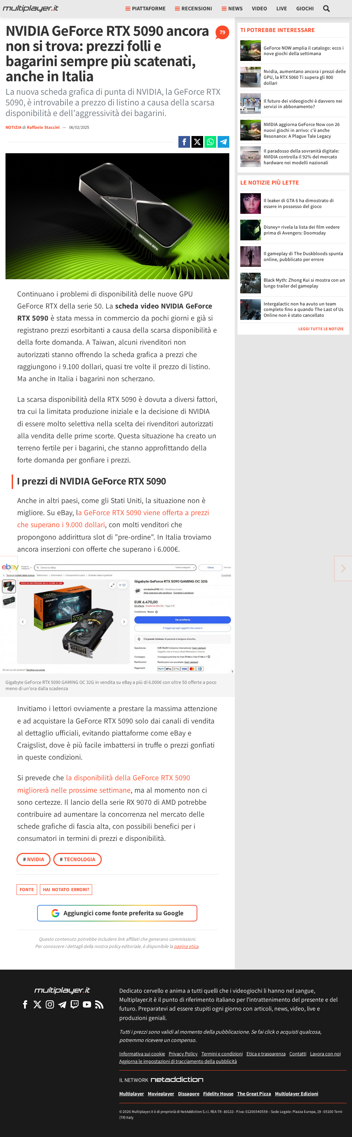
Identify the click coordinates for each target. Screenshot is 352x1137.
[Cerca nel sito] (327, 8)
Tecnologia (77, 859)
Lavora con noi (325, 1053)
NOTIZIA (13, 127)
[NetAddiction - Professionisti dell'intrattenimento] (177, 1080)
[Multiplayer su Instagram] (50, 1004)
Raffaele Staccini (43, 127)
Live (281, 8)
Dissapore (188, 1093)
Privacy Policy (183, 1053)
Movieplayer (161, 1093)
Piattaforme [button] (149, 8)
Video (259, 8)
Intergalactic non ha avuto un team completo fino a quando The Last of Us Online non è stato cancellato (303, 310)
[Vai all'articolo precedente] (343, 568)
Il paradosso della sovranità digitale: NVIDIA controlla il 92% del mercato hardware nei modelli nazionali (301, 157)
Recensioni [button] (197, 8)
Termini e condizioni (222, 1053)
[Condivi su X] (197, 142)
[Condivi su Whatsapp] (210, 142)
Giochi (305, 8)
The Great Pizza (254, 1093)
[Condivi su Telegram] (223, 142)
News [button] (235, 8)
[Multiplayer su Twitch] (74, 1004)
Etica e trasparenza (266, 1053)
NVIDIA (33, 859)
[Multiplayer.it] (30, 8)
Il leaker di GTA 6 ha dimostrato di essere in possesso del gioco (299, 203)
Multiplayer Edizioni (296, 1093)
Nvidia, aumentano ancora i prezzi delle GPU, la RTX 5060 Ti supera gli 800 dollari (305, 77)
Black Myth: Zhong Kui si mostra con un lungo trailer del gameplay (304, 283)
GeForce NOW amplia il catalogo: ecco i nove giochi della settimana (304, 51)
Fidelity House (218, 1093)
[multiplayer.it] (62, 990)
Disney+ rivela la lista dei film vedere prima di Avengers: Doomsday (302, 230)
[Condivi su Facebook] (184, 142)
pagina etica (186, 946)
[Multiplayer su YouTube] (87, 1004)
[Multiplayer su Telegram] (62, 1004)
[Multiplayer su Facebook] (25, 1004)
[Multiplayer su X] (37, 1004)
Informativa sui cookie (142, 1053)
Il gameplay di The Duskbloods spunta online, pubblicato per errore (303, 256)
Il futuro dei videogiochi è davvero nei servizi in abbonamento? (303, 104)
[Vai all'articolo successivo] (8, 568)
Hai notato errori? (66, 889)
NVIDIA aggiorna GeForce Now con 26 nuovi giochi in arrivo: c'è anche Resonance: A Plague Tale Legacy (302, 130)
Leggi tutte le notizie (321, 328)
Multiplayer (131, 1093)
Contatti (297, 1053)
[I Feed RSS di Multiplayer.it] (99, 1004)
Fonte (27, 889)
